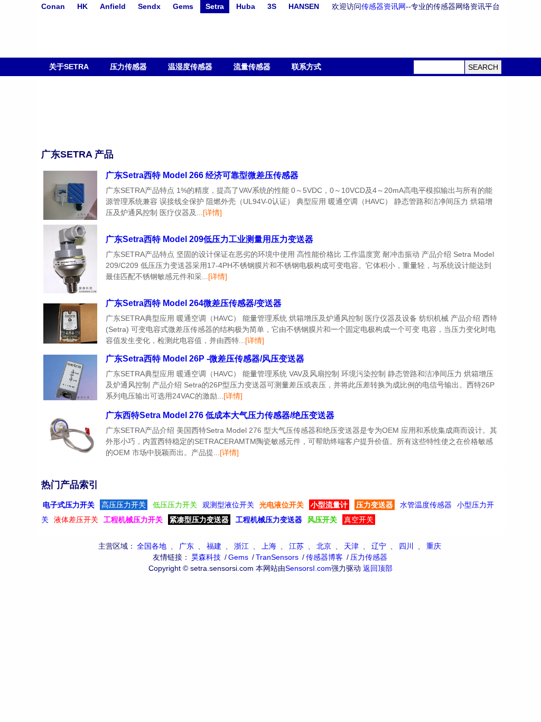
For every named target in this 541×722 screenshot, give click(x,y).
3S (271, 6)
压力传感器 (128, 66)
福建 (214, 546)
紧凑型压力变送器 (199, 519)
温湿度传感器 (190, 66)
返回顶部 (378, 568)
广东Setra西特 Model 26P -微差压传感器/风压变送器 (205, 358)
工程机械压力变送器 (269, 519)
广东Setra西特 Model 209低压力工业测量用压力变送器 (209, 239)
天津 (351, 546)
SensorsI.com (308, 568)
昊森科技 (206, 557)
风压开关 (322, 519)
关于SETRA (69, 66)
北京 (323, 546)
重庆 (433, 546)
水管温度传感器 (426, 505)
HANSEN (303, 6)
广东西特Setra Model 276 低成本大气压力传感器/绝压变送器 (220, 415)
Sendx (149, 6)
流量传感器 (252, 66)
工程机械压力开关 (133, 519)
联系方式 (306, 66)
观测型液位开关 (228, 505)
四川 (406, 546)
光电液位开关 (281, 505)
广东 (186, 546)
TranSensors (277, 557)
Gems (183, 6)
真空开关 (359, 519)
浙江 (241, 546)
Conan (53, 6)
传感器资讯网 (383, 6)
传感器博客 (324, 557)
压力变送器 (374, 505)
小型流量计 (329, 505)
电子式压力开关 (69, 505)
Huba (245, 6)
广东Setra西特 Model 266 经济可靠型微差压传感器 (202, 175)
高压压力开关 (123, 505)
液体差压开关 (76, 519)
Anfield (113, 6)
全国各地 (151, 546)
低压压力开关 (175, 505)
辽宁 (378, 546)
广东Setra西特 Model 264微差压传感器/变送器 (194, 303)
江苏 (296, 546)
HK (82, 6)
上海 (269, 546)
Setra (215, 6)
